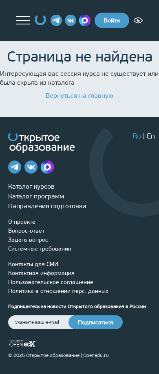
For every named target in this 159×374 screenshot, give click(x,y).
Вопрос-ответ (26, 230)
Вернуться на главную (79, 95)
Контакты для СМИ (33, 264)
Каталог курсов (31, 186)
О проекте (21, 221)
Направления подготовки (47, 206)
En (151, 136)
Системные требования (39, 248)
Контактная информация (41, 273)
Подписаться (95, 322)
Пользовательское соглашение (50, 282)
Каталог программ (36, 196)
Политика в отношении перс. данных (58, 291)
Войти (112, 20)
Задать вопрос (28, 239)
